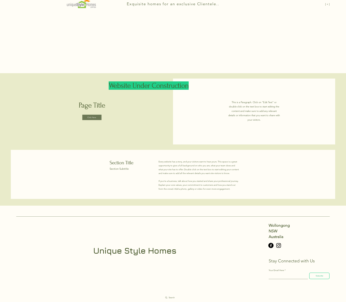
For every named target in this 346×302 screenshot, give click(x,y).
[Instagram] (278, 245)
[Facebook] (271, 245)
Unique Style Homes (134, 250)
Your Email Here (276, 270)
